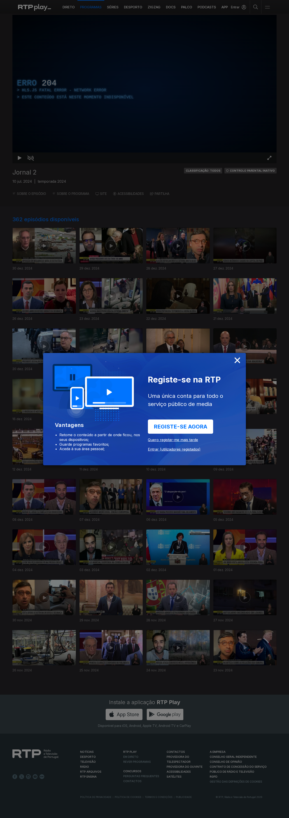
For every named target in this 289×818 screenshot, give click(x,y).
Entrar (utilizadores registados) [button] (174, 449)
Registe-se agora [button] (180, 426)
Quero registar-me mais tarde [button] (173, 440)
